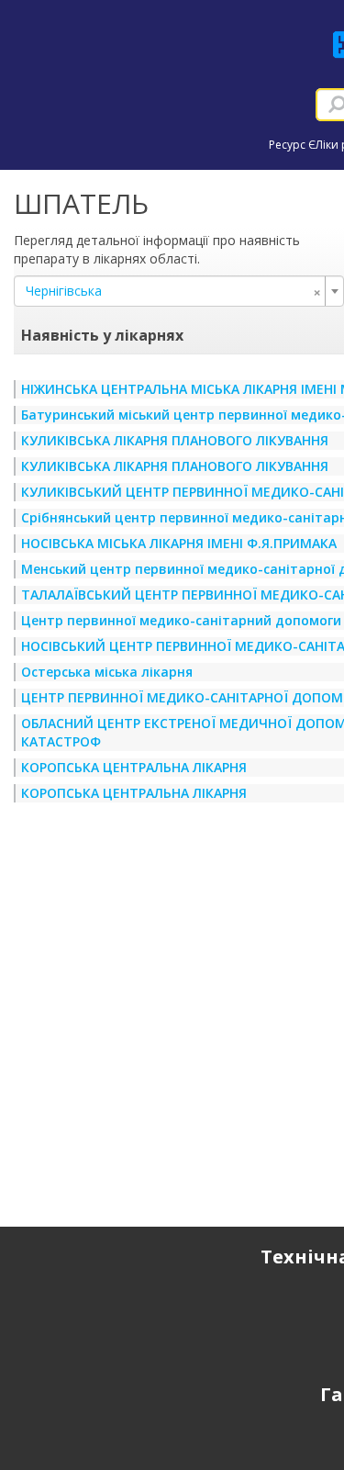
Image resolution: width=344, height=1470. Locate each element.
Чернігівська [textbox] (173, 291)
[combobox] (179, 291)
